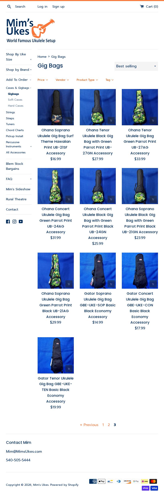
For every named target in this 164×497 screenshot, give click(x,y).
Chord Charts (15, 130)
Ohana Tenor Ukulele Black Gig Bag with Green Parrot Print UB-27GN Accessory (98, 142)
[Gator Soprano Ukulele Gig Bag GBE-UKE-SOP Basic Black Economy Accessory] (98, 271)
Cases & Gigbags (18, 88)
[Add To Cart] (69, 120)
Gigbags (13, 94)
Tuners (10, 124)
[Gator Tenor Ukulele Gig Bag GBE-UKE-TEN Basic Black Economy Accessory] (56, 355)
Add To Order (18, 79)
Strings (10, 112)
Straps (10, 118)
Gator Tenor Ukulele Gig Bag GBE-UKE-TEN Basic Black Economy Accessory (56, 390)
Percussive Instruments (19, 144)
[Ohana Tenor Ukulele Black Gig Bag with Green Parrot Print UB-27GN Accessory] (98, 107)
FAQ (19, 179)
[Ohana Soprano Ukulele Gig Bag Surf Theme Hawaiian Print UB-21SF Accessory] (56, 107)
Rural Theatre (16, 199)
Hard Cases (15, 106)
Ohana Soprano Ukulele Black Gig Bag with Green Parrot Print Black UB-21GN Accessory (140, 220)
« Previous (89, 425)
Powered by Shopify (64, 485)
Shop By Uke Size (19, 57)
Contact (12, 209)
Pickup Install (14, 136)
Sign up (58, 6)
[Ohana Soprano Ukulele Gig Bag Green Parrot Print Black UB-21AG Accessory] (56, 271)
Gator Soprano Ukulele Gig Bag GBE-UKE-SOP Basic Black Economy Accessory (98, 305)
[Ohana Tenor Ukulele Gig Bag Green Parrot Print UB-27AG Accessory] (140, 107)
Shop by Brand (19, 69)
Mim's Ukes (41, 485)
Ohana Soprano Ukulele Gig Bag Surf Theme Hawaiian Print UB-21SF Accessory (56, 142)
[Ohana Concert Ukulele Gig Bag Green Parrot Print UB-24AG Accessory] (56, 186)
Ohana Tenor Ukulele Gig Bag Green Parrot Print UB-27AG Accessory (140, 142)
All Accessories (16, 152)
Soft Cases (15, 100)
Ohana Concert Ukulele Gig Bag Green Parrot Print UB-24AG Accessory (55, 220)
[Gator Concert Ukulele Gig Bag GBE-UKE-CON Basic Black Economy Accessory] (140, 271)
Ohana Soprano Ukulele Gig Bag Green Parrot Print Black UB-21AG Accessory (55, 305)
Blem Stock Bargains (14, 166)
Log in (42, 6)
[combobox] (26, 7)
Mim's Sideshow (18, 189)
